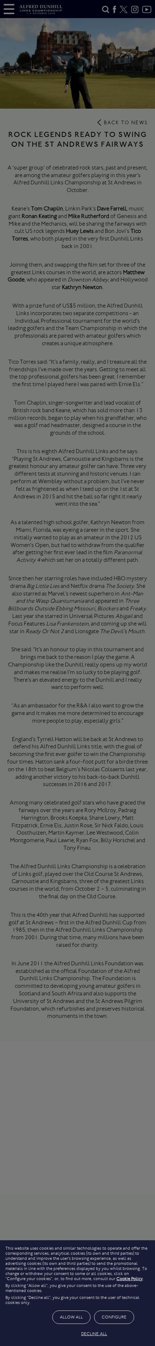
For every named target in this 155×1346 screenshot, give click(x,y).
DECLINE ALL (94, 1333)
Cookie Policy (129, 1278)
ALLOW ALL (71, 1317)
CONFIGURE (114, 1317)
